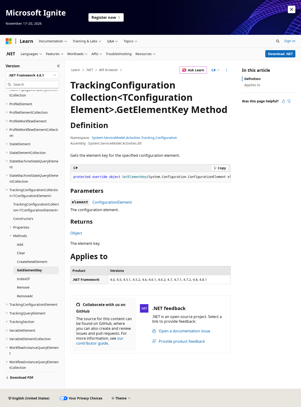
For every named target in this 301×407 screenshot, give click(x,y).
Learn (75, 70)
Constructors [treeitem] (23, 218)
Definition (252, 79)
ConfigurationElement (112, 202)
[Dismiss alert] (291, 9)
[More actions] (226, 70)
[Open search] (277, 41)
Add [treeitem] (20, 244)
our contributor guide (99, 341)
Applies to (252, 85)
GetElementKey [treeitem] (29, 270)
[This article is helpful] (283, 101)
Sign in (289, 41)
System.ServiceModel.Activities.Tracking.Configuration (134, 137)
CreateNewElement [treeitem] (32, 261)
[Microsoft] (9, 41)
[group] (150, 177)
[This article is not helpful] (289, 101)
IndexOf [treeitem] (23, 279)
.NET (89, 70)
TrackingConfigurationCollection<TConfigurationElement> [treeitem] (36, 207)
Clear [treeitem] (21, 253)
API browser (108, 70)
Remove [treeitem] (23, 287)
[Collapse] (58, 66)
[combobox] (32, 75)
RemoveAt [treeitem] (25, 296)
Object (76, 233)
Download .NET (280, 54)
